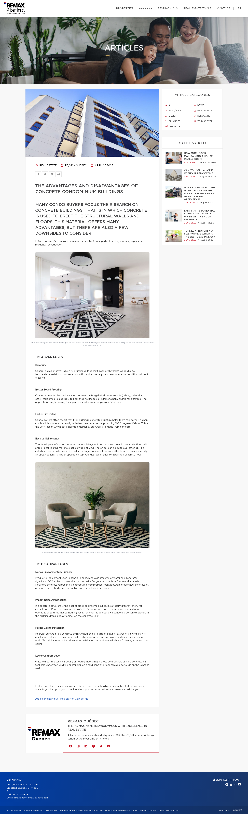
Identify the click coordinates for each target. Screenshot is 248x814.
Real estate (48, 165)
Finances (174, 121)
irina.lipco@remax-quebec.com (31, 798)
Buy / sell (175, 111)
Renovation (204, 116)
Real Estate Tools (197, 8)
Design (172, 116)
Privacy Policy (131, 810)
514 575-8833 (20, 795)
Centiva (236, 810)
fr (239, 8)
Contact (223, 8)
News (200, 105)
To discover (205, 121)
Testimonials (168, 8)
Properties (124, 8)
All (170, 105)
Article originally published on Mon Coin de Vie (61, 699)
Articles (145, 8)
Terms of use (148, 810)
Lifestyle (174, 127)
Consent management (168, 810)
